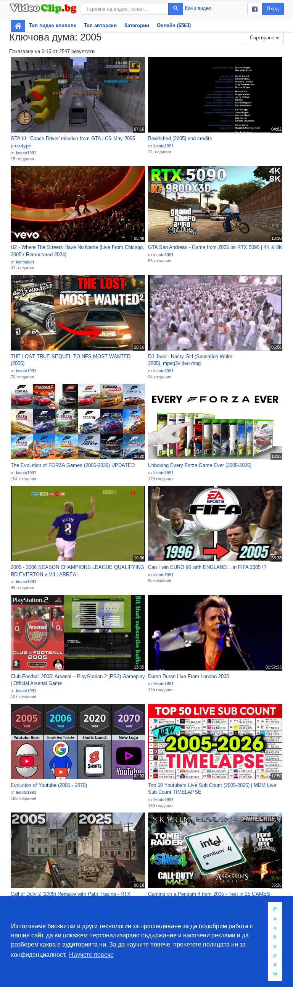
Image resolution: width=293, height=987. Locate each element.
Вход (273, 8)
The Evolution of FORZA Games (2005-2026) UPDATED (73, 465)
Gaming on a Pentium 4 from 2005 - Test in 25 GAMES (209, 894)
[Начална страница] (18, 26)
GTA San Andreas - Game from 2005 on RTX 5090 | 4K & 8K (215, 247)
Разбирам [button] (275, 941)
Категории (136, 25)
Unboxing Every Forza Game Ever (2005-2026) (199, 465)
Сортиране (263, 37)
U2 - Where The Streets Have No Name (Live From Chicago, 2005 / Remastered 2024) (77, 250)
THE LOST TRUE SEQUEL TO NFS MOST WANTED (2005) (70, 360)
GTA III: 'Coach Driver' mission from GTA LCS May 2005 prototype (73, 142)
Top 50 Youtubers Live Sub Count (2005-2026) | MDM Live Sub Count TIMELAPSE (212, 788)
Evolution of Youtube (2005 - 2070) (49, 785)
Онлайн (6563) (174, 25)
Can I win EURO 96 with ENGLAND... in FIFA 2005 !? (207, 567)
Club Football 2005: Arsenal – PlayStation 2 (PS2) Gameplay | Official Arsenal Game (78, 680)
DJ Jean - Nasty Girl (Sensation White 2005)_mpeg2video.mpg (190, 360)
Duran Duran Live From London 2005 (188, 676)
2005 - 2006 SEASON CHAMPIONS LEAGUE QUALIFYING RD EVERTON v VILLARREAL (77, 570)
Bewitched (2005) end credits (180, 138)
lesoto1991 (26, 152)
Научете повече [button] (91, 954)
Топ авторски (100, 25)
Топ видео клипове (52, 25)
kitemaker (25, 262)
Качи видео (198, 8)
